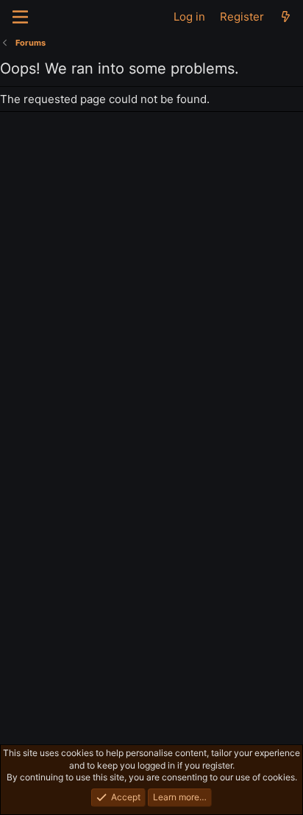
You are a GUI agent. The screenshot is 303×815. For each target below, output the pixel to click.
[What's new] (285, 16)
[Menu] (20, 17)
